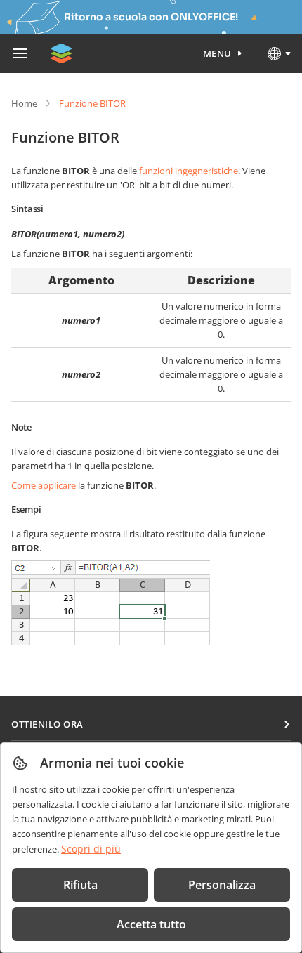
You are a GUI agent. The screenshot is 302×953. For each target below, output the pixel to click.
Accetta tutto (151, 924)
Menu (217, 53)
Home (24, 103)
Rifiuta (80, 885)
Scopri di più (91, 848)
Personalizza (222, 885)
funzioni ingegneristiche (188, 170)
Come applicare (43, 485)
